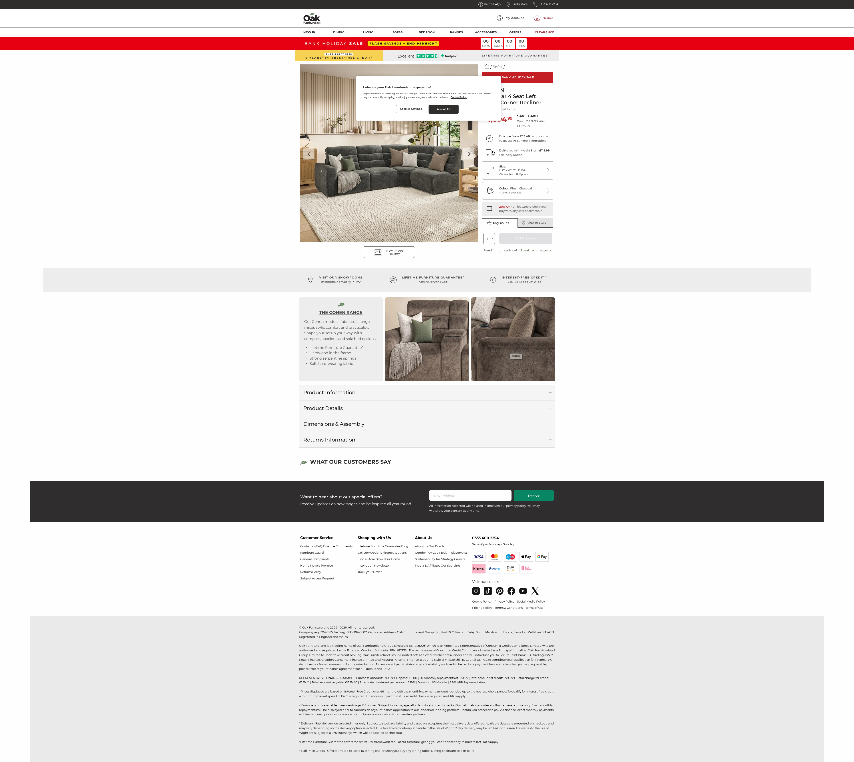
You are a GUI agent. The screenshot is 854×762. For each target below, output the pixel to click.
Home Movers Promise (316, 565)
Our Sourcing (450, 565)
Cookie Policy (481, 601)
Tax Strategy (444, 559)
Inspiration (365, 565)
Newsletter (382, 565)
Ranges (456, 32)
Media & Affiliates (427, 565)
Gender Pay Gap (427, 552)
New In (309, 32)
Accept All (443, 109)
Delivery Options (370, 552)
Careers (459, 559)
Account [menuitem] (515, 18)
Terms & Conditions (509, 607)
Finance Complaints (337, 546)
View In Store (536, 222)
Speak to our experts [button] (536, 250)
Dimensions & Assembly (333, 424)
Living (368, 32)
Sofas (398, 32)
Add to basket (525, 238)
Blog (404, 546)
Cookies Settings (411, 108)
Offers (515, 32)
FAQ (319, 546)
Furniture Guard (312, 552)
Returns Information (329, 440)
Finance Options (395, 552)
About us (421, 546)
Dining (338, 32)
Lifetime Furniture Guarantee (379, 546)
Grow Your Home (388, 559)
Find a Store (366, 559)
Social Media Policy (531, 601)
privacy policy (516, 505)
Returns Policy (310, 572)
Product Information (329, 392)
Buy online (501, 223)
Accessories (486, 32)
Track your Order (370, 572)
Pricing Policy (482, 607)
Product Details (323, 408)
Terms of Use (535, 607)
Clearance (544, 32)
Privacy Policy (504, 601)
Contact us (308, 546)
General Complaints (314, 559)
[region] (428, 98)
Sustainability (425, 559)
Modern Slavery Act (453, 552)
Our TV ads (436, 546)
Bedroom (427, 32)
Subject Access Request (317, 578)
